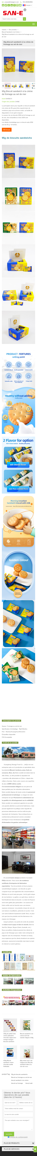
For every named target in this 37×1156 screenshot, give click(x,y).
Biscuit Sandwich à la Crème (11, 32)
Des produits (13, 29)
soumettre (9, 1134)
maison (4, 29)
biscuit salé (29, 1083)
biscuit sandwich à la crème (19, 1080)
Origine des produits (8, 101)
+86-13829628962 (27, 2)
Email (6, 129)
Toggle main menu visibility (33, 24)
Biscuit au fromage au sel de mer (21, 1077)
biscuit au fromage (17, 1083)
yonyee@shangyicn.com (12, 2)
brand (4, 98)
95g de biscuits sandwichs (19, 1074)
